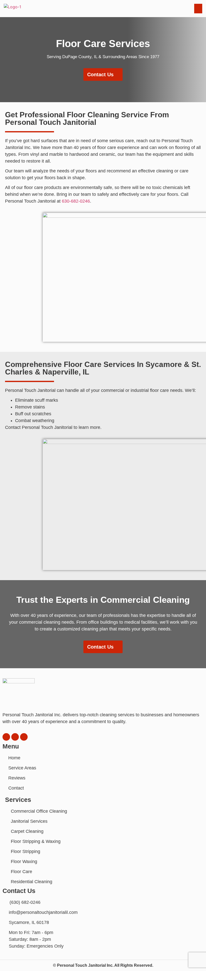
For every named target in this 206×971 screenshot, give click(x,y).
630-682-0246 (76, 201)
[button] (154, 8)
